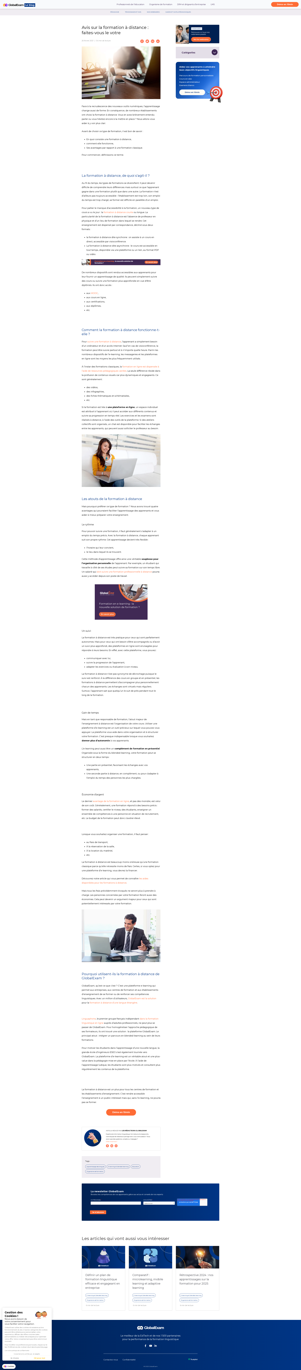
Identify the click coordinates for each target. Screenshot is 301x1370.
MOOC (94, 293)
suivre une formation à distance (104, 341)
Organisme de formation (95, 1171)
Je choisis (14, 1358)
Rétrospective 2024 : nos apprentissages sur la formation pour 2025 (196, 1279)
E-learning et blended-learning (118, 1166)
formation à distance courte (118, 212)
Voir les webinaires (201, 39)
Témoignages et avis (133, 12)
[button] (9, 1366)
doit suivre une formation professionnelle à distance (124, 572)
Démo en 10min (192, 92)
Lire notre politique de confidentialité (17, 1350)
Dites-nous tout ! (111, 1141)
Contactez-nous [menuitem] (110, 1360)
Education (135, 1166)
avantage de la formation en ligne (111, 801)
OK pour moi (39, 1358)
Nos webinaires (153, 12)
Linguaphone (89, 1018)
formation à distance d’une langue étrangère (113, 1002)
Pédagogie (114, 12)
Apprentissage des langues (95, 1166)
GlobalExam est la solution (142, 998)
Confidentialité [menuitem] (129, 1360)
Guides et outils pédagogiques (178, 12)
